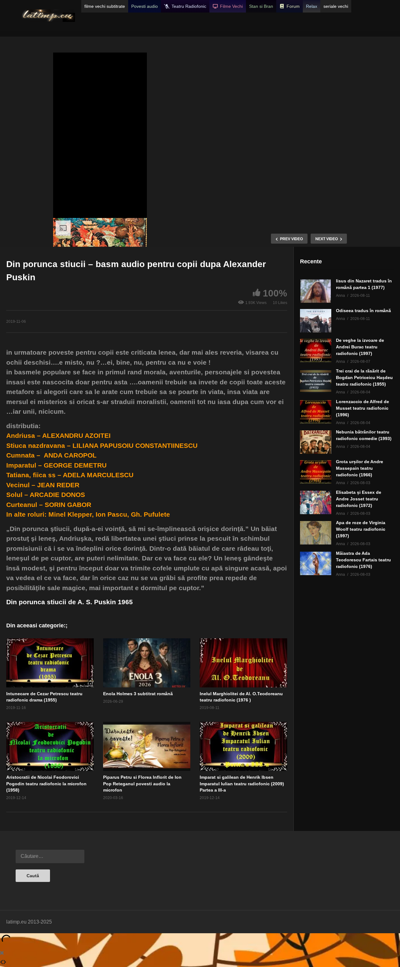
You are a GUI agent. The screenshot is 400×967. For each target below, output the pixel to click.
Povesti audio (144, 6)
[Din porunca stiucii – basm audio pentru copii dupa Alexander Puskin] (50, 662)
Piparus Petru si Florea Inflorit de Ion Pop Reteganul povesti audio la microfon (142, 783)
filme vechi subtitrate (104, 6)
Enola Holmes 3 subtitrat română (138, 693)
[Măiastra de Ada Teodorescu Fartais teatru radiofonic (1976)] (315, 563)
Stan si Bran (261, 6)
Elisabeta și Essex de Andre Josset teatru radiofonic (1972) (358, 499)
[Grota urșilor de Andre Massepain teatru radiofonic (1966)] (315, 472)
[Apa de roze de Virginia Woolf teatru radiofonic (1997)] (315, 532)
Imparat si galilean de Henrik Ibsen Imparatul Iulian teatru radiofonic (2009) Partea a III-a (242, 783)
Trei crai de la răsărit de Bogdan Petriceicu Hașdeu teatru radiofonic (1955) (364, 377)
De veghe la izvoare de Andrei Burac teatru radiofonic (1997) (360, 347)
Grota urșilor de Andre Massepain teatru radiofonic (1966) (359, 468)
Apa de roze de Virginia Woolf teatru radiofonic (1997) (360, 529)
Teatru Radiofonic (189, 6)
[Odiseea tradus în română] (315, 320)
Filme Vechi (231, 6)
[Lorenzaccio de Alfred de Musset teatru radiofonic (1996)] (315, 411)
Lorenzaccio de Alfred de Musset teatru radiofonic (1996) (362, 408)
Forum (293, 6)
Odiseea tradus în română (363, 310)
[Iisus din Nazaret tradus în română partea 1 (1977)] (315, 291)
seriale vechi (335, 6)
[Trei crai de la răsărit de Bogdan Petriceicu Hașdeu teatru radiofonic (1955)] (315, 381)
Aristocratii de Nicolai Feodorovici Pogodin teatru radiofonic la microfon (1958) (46, 783)
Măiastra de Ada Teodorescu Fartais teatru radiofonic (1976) (363, 560)
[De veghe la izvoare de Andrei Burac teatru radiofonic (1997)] (315, 350)
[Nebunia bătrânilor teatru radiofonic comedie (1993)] (315, 442)
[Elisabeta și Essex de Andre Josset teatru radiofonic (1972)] (315, 502)
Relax (311, 6)
